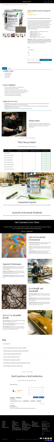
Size (28, 52)
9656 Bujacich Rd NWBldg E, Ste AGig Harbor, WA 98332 (46, 425)
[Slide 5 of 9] (21, 35)
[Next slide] (25, 20)
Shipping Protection (15, 425)
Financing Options (35, 422)
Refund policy (18, 439)
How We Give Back (5, 427)
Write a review (41, 397)
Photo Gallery (24, 426)
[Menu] (1, 1)
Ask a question (35, 397)
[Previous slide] (3, 20)
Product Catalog (25, 429)
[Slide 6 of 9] (26, 35)
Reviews (3, 425)
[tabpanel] (27, 407)
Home (3, 4)
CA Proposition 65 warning (16, 428)
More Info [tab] (4, 68)
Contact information (35, 439)
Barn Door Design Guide (26, 427)
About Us (3, 422)
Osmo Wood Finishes (9, 4)
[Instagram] (44, 431)
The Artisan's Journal (25, 428)
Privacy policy (23, 439)
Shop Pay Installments (35, 426)
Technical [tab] (9, 68)
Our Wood (24, 422)
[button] (36, 387)
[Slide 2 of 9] (9, 35)
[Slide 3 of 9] (13, 35)
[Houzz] (49, 431)
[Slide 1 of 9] (4, 35)
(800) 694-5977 (45, 429)
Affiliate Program (35, 425)
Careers (3, 426)
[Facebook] (42, 431)
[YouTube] (45, 431)
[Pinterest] (47, 431)
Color (29, 47)
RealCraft (6, 439)
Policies (13, 426)
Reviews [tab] (12, 397)
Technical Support (15, 422)
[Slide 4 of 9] (17, 35)
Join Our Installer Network (16, 429)
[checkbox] (39, 401)
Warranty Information (15, 427)
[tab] (19, 397)
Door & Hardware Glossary (26, 425)
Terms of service (28, 439)
